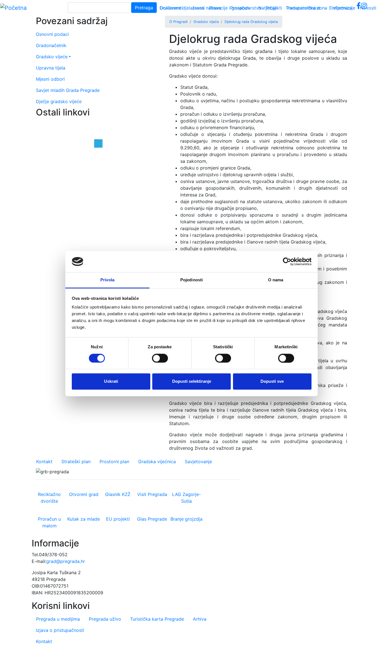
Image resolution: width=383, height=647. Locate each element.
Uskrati (111, 381)
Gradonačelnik (51, 45)
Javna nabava (206, 8)
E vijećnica (340, 8)
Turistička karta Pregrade (157, 619)
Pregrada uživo (105, 619)
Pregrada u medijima (58, 619)
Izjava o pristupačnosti (60, 630)
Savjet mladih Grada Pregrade (68, 90)
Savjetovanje (198, 461)
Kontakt (44, 461)
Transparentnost (303, 8)
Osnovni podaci (52, 34)
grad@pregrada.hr (65, 561)
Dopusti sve (272, 381)
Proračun (239, 8)
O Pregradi (178, 22)
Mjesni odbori (50, 79)
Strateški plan (76, 461)
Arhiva (199, 619)
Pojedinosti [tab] (191, 280)
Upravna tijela (50, 68)
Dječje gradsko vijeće (59, 101)
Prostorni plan (114, 461)
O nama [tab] (275, 280)
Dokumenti (171, 8)
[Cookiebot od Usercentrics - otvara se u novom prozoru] (287, 261)
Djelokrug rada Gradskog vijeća (251, 22)
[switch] (160, 358)
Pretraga (144, 7)
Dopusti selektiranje (191, 381)
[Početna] (13, 7)
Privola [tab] (107, 280)
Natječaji (267, 8)
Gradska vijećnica (157, 461)
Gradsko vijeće (206, 22)
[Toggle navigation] (371, 7)
